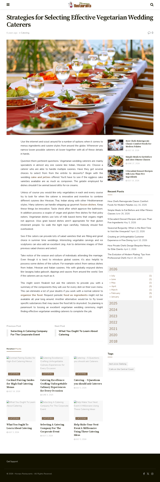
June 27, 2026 (133, 163)
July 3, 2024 (80, 388)
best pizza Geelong (117, 364)
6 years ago (12, 33)
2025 (113, 303)
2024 (113, 309)
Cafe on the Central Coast (121, 369)
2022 (113, 322)
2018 (113, 341)
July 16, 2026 (14, 391)
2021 (113, 328)
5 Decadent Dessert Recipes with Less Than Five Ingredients (139, 174)
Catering (25, 33)
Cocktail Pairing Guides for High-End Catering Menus (20, 384)
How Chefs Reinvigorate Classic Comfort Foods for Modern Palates (138, 144)
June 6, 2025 (47, 395)
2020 (113, 335)
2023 (113, 316)
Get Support (12, 461)
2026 (113, 269)
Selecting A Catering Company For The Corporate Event (52, 428)
